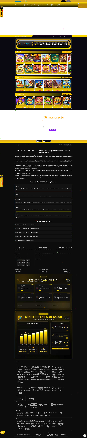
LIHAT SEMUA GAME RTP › (60, 348)
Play (27, 44)
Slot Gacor (35, 4)
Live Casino (42, 4)
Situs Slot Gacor (48, 141)
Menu (3, 432)
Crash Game (61, 4)
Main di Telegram (18, 1)
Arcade (68, 4)
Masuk (63, 1)
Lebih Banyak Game (66, 51)
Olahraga (54, 4)
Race (48, 4)
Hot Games (28, 4)
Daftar (68, 1)
